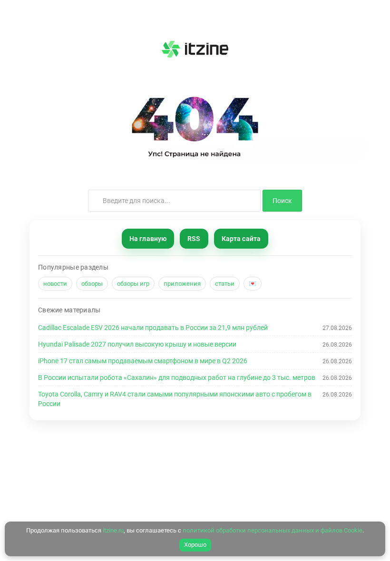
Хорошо (195, 544)
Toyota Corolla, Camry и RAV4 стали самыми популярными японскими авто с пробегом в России (175, 398)
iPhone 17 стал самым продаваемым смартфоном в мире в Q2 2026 (142, 361)
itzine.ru (113, 530)
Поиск (282, 200)
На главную (147, 238)
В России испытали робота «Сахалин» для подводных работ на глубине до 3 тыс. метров (176, 377)
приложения (182, 283)
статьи (224, 283)
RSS (193, 238)
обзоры (92, 283)
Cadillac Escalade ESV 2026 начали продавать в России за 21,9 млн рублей (153, 327)
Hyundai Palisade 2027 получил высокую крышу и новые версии (137, 344)
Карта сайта (241, 238)
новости (55, 283)
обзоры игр (133, 283)
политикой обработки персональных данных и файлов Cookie (272, 530)
